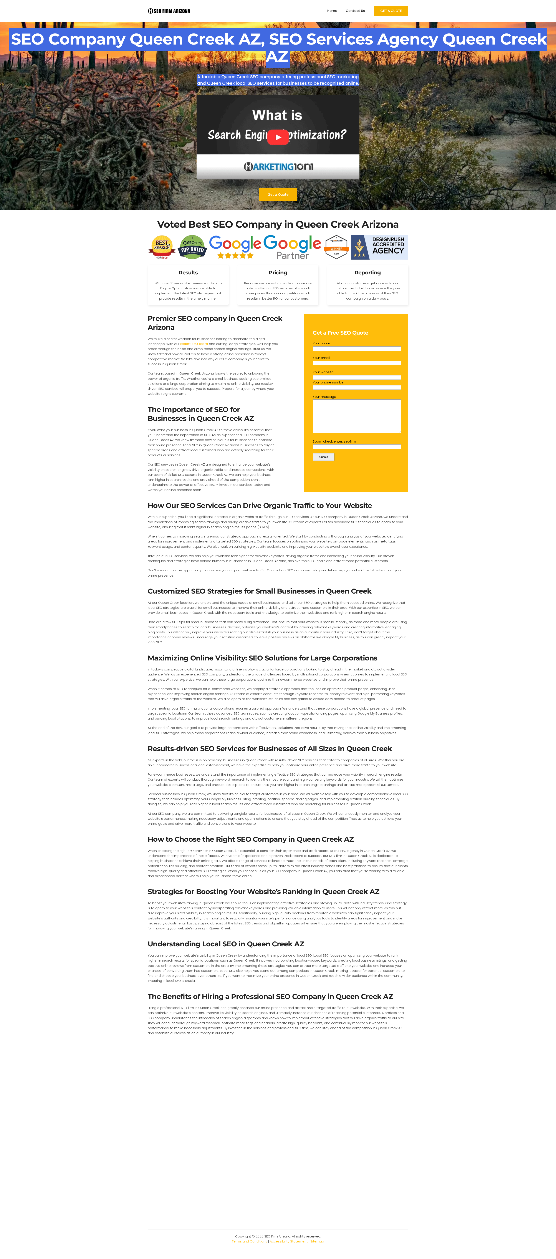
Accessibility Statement (289, 1241)
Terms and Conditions (249, 1241)
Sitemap (317, 1241)
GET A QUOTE (391, 10)
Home (332, 10)
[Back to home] (169, 11)
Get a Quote (278, 194)
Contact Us (355, 10)
